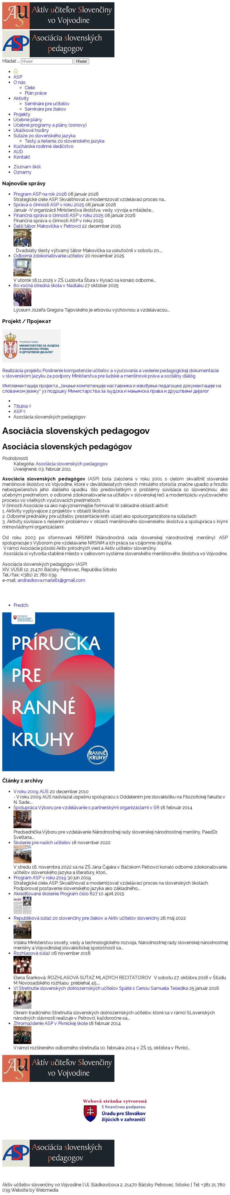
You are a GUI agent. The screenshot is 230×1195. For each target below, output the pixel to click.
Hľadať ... (11, 61)
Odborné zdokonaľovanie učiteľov (49, 255)
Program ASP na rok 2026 (40, 194)
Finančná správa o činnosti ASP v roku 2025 (59, 215)
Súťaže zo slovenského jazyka (44, 135)
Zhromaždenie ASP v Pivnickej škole (51, 1023)
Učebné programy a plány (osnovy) (50, 125)
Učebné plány (27, 119)
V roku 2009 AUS (31, 791)
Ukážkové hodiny (31, 130)
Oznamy (22, 172)
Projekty (21, 114)
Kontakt (21, 157)
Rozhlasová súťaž (32, 953)
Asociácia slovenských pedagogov (72, 463)
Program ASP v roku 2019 (40, 877)
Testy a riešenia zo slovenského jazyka (64, 141)
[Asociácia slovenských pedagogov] (58, 55)
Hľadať (81, 61)
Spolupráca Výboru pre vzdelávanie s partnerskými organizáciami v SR (86, 807)
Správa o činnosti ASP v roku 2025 (49, 204)
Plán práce (36, 93)
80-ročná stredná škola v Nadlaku (49, 285)
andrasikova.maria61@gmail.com (51, 580)
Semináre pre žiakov (45, 109)
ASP (17, 77)
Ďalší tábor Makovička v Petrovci (47, 226)
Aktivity (21, 98)
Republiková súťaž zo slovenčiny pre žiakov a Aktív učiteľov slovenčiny (86, 918)
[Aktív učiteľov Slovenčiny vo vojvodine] (58, 27)
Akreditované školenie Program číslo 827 (56, 893)
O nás (19, 82)
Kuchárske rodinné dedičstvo (43, 146)
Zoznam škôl (27, 167)
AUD (18, 151)
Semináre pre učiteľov (47, 103)
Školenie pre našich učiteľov (42, 842)
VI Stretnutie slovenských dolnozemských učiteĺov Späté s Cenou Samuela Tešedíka (101, 988)
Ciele (30, 87)
